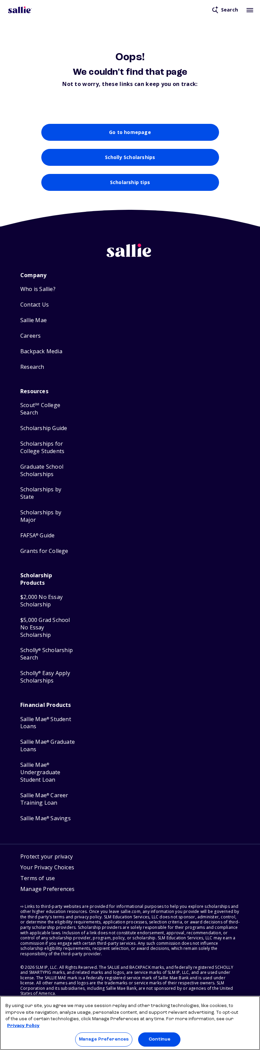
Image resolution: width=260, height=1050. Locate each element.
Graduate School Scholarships (41, 470)
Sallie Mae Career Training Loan (44, 799)
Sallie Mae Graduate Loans (47, 745)
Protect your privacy (46, 856)
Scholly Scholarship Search (46, 654)
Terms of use (37, 878)
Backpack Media (41, 351)
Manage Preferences (104, 1039)
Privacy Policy (23, 1026)
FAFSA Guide (37, 535)
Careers (30, 335)
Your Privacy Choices (47, 867)
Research (32, 367)
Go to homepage (130, 132)
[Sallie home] (20, 9)
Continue (159, 1039)
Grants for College (44, 551)
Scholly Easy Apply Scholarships (45, 677)
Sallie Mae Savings (45, 818)
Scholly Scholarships (130, 157)
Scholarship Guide (43, 428)
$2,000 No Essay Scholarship (41, 601)
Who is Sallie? (38, 289)
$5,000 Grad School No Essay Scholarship (45, 628)
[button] (47, 890)
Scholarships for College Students (42, 447)
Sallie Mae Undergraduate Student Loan (40, 772)
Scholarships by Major (40, 516)
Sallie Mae (33, 320)
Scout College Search (40, 409)
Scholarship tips (130, 182)
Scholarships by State (40, 493)
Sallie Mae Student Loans (45, 723)
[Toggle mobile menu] (249, 10)
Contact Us (34, 304)
